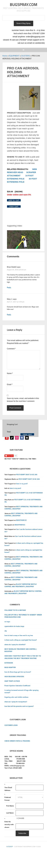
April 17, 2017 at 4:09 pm (15, 302)
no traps (7, 621)
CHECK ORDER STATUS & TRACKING (17, 741)
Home (4, 56)
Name (10, 373)
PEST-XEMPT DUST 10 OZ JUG (26, 474)
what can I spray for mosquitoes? (15, 702)
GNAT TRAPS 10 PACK (12, 681)
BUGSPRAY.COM (23, 4)
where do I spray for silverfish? (15, 644)
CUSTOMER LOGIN (10, 725)
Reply (9, 287)
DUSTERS (25, 56)
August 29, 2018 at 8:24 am (16, 270)
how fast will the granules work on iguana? (19, 706)
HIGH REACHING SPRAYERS (14, 676)
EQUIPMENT (14, 56)
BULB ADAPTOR (10, 667)
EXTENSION (8, 663)
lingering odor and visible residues (16, 697)
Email (9, 384)
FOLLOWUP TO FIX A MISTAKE (15, 610)
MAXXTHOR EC (21, 520)
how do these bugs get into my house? (17, 672)
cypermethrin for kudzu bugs (14, 626)
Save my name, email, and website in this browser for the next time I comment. (23, 399)
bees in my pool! (22, 484)
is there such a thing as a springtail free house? (20, 640)
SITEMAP (9, 846)
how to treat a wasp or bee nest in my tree (18, 635)
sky (5, 631)
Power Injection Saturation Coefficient (17, 685)
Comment (11, 349)
